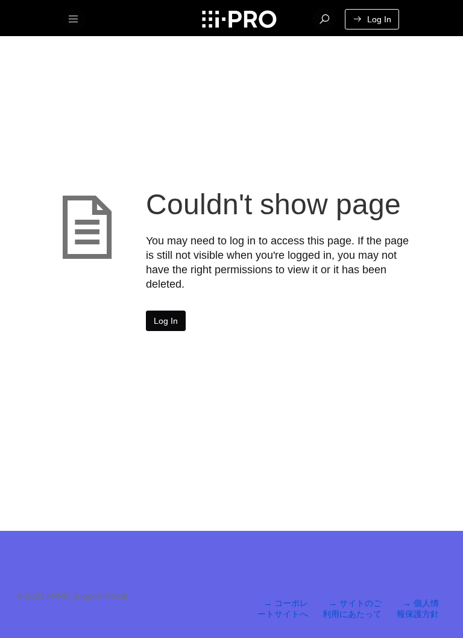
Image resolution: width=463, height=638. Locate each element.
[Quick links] (239, 19)
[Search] (324, 19)
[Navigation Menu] (73, 19)
